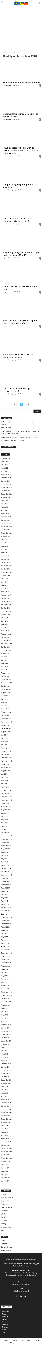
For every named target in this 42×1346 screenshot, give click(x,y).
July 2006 (4, 1164)
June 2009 (4, 1129)
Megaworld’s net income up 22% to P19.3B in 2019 (20, 115)
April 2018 (4, 784)
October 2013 (5, 959)
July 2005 (4, 1171)
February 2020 (6, 712)
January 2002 (5, 1181)
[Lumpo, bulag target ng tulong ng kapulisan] (22, 172)
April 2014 (4, 940)
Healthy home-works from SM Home (21, 82)
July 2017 (4, 813)
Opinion (3, 1217)
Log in (3, 1240)
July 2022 (4, 618)
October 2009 (5, 1116)
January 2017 (5, 832)
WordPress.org (6, 1250)
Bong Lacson (7, 292)
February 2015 (6, 907)
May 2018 (4, 780)
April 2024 (4, 549)
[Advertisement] (21, 28)
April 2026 (4, 471)
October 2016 (5, 842)
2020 (9, 52)
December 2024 (6, 523)
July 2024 (4, 539)
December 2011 (6, 1031)
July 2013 (4, 969)
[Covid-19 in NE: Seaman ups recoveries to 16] (22, 376)
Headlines (4, 1210)
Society (3, 1224)
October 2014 (5, 920)
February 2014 (6, 946)
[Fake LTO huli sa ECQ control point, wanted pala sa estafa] (22, 308)
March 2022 (5, 631)
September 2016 (6, 845)
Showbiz (4, 1220)
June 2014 (4, 933)
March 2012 (5, 1021)
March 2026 (5, 474)
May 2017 (4, 819)
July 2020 (4, 696)
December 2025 (6, 484)
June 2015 (4, 894)
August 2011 (5, 1044)
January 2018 (5, 793)
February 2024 (6, 556)
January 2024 (5, 559)
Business (4, 1194)
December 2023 (6, 562)
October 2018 (5, 764)
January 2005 (5, 1178)
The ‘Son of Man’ (7, 428)
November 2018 (6, 761)
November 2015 (6, 878)
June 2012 (4, 1011)
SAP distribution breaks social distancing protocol (18, 356)
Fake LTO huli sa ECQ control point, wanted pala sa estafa (20, 322)
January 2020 (5, 715)
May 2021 (4, 663)
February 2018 (6, 790)
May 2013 (4, 976)
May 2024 (4, 546)
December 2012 (6, 992)
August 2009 (5, 1122)
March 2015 (5, 904)
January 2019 (5, 754)
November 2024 (6, 526)
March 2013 (5, 982)
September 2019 (6, 728)
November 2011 (6, 1034)
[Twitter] (25, 1296)
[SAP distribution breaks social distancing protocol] (22, 342)
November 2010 (6, 1073)
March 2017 (5, 826)
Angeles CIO (6, 258)
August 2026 (5, 458)
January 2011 (5, 1067)
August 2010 (5, 1083)
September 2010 (6, 1080)
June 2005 (4, 1174)
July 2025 (4, 500)
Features (5, 1314)
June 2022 (4, 621)
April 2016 (4, 862)
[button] (38, 3)
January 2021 (5, 676)
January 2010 (5, 1106)
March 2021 (5, 670)
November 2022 (6, 605)
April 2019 (4, 745)
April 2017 (4, 823)
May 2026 (4, 468)
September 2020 (6, 689)
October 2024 (5, 530)
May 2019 (4, 741)
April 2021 (4, 666)
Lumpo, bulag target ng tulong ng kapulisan (20, 185)
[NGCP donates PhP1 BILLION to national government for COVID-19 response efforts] (22, 135)
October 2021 (5, 647)
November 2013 (6, 956)
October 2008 (5, 1155)
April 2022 (4, 627)
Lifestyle (4, 1214)
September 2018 (6, 767)
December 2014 (6, 914)
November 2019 (6, 722)
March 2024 (5, 552)
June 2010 (4, 1090)
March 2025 (5, 513)
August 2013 (5, 966)
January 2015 (5, 911)
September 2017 (6, 806)
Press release (7, 85)
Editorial (5, 1317)
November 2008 (6, 1151)
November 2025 (6, 487)
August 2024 (5, 536)
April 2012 (4, 1018)
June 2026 (4, 465)
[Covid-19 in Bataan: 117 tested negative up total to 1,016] (22, 206)
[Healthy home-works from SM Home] (22, 70)
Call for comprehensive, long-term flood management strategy (19, 423)
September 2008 (6, 1158)
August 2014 (5, 927)
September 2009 (6, 1119)
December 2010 (6, 1070)
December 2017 (6, 797)
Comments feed (6, 1247)
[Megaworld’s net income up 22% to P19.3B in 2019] (22, 101)
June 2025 (4, 504)
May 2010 (4, 1093)
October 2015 (5, 881)
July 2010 (4, 1086)
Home (4, 52)
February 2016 (6, 868)
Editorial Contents (7, 1197)
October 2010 (5, 1077)
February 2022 (6, 634)
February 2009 (6, 1142)
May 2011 (4, 1054)
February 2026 (6, 478)
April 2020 (4, 705)
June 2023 (4, 582)
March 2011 (5, 1060)
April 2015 (4, 901)
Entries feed (5, 1244)
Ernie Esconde (7, 224)
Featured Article (6, 1207)
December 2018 (6, 758)
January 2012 (5, 1028)
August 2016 (5, 849)
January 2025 (5, 520)
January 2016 (5, 871)
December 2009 (6, 1109)
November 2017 (6, 800)
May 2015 (4, 898)
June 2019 (4, 738)
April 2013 (4, 979)
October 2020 (5, 686)
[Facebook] (17, 1296)
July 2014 (4, 930)
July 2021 (4, 657)
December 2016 (6, 836)
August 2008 (5, 1161)
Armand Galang (8, 190)
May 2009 (4, 1132)
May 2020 (4, 702)
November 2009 (6, 1112)
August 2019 (5, 732)
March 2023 (5, 592)
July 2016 (4, 852)
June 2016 (4, 855)
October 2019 (5, 725)
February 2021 (6, 673)
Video (3, 1230)
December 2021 (6, 640)
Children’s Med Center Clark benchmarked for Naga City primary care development (20, 432)
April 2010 (4, 1096)
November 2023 (6, 565)
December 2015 (6, 875)
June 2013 (4, 972)
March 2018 (5, 787)
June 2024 (4, 543)
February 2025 (6, 517)
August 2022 (5, 614)
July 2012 (4, 1008)
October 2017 (5, 803)
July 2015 (4, 891)
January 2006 (5, 1168)
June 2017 (4, 816)
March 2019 (5, 748)
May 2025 (4, 507)
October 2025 (5, 491)
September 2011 (6, 1041)
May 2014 (4, 937)
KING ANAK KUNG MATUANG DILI (13, 441)
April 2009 (4, 1135)
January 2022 (5, 637)
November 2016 (6, 839)
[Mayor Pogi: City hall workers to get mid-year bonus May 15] (22, 240)
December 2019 (6, 718)
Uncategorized (6, 1227)
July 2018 (4, 774)
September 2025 (6, 494)
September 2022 (6, 611)
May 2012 (4, 1015)
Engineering (5, 1201)
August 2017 (5, 810)
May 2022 (4, 624)
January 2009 (5, 1145)
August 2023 (5, 575)
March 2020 (5, 709)
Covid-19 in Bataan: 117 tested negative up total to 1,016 (18, 220)
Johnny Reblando (8, 326)
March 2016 (5, 865)
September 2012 (6, 1002)
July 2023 (4, 579)
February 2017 (6, 829)
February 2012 (6, 1024)
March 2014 (5, 943)
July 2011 (4, 1047)
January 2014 (5, 950)
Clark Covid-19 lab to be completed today (20, 287)
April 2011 (4, 1057)
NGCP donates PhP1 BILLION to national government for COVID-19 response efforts (20, 150)
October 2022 (5, 608)
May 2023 (4, 585)
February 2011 (6, 1064)
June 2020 (4, 699)
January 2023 (5, 598)
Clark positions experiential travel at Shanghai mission (19, 437)
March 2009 (5, 1138)
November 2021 (6, 644)
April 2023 (4, 588)
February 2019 (6, 751)
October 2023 (5, 569)
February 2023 (6, 595)
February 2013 (6, 985)
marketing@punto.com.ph (21, 1291)
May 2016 (4, 858)
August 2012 (5, 1005)
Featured (4, 1204)
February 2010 (6, 1103)
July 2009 (4, 1125)
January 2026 (5, 481)
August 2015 (5, 888)
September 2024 (6, 533)
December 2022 (6, 601)
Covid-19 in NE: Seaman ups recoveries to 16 (16, 389)
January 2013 (5, 989)
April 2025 (4, 510)
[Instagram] (21, 1296)
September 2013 (6, 963)
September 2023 (6, 572)
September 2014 (6, 924)
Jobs (3, 1332)
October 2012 (5, 998)
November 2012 (6, 995)
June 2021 (4, 660)
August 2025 (5, 497)
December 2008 (6, 1148)
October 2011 (5, 1038)
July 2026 (4, 461)
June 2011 (4, 1051)
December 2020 (6, 679)
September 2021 (6, 650)
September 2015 (6, 885)
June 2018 (4, 777)
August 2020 (5, 692)
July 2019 (4, 735)
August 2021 (5, 653)
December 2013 (6, 953)
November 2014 (6, 917)
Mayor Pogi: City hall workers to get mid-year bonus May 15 (21, 254)
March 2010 (5, 1099)
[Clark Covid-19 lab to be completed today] (22, 274)
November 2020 (6, 683)
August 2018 (5, 771)
